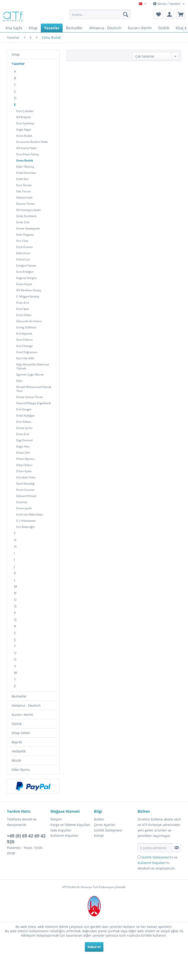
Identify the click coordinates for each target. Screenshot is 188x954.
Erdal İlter (22, 179)
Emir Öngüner (25, 235)
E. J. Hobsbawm (26, 521)
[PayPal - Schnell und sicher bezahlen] (33, 786)
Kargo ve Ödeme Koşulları (70, 825)
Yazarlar (18, 63)
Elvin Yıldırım (24, 340)
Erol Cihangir (24, 346)
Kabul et (94, 947)
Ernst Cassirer (25, 490)
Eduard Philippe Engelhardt (33, 403)
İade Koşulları (61, 830)
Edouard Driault (26, 496)
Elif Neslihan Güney (28, 290)
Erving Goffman (26, 327)
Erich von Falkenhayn (29, 514)
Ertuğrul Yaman (26, 265)
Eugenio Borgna (26, 278)
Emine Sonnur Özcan (29, 397)
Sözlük (17, 724)
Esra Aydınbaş (25, 123)
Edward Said (24, 197)
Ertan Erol (22, 303)
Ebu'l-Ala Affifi (25, 358)
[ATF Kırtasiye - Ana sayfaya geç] (12, 15)
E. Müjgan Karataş (27, 296)
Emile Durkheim (26, 216)
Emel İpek (22, 309)
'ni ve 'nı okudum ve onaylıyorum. (157, 862)
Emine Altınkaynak (28, 228)
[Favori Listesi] (158, 14)
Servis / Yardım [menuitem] (168, 4)
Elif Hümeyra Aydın (28, 210)
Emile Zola (23, 222)
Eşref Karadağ (25, 483)
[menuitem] (100, 14)
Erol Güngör (24, 409)
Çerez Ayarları (105, 825)
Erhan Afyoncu (25, 459)
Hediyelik (19, 751)
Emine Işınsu (24, 428)
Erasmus (22, 502)
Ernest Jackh (24, 508)
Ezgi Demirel (24, 440)
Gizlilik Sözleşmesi (108, 830)
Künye (99, 835)
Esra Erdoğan (24, 272)
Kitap (16, 54)
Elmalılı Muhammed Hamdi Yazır (33, 389)
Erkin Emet (23, 253)
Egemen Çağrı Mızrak (30, 374)
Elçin (19, 381)
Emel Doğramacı (27, 352)
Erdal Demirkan (26, 173)
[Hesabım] (169, 14)
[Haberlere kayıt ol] (176, 847)
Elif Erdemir (23, 117)
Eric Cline (22, 241)
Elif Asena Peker (26, 148)
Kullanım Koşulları (64, 835)
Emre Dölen (23, 315)
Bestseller (19, 696)
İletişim (56, 819)
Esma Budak (24, 136)
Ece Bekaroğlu (25, 527)
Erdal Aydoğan (25, 415)
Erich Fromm (24, 247)
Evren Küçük (24, 284)
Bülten (99, 819)
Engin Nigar (23, 129)
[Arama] (125, 14)
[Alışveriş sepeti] (180, 14)
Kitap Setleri (21, 733)
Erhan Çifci (23, 453)
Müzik (16, 760)
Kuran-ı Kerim (22, 714)
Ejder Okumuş (25, 167)
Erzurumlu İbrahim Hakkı (32, 142)
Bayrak (17, 742)
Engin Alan (23, 446)
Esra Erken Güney (27, 154)
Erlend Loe (23, 259)
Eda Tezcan (23, 191)
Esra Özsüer (24, 185)
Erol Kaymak (24, 333)
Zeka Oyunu (21, 769)
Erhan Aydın (24, 471)
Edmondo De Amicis (29, 321)
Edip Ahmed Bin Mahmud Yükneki (32, 366)
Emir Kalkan (23, 422)
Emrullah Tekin (25, 477)
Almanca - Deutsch (26, 705)
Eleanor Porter (25, 204)
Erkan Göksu (24, 465)
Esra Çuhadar (25, 111)
